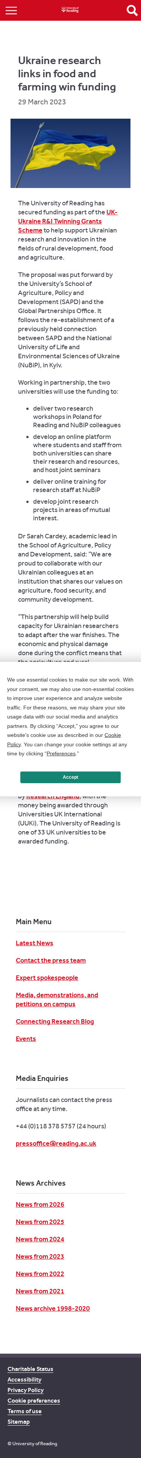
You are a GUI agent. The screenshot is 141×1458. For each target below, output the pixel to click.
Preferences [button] (61, 753)
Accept (70, 777)
